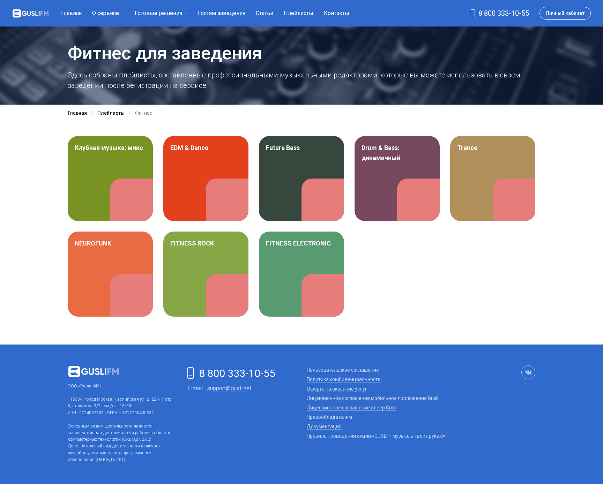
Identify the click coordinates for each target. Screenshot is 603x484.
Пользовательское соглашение (343, 370)
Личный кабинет (565, 13)
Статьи (264, 13)
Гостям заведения (221, 13)
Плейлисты (298, 13)
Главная (71, 13)
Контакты (336, 13)
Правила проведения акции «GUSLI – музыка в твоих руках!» (376, 436)
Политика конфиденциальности (344, 379)
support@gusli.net (229, 388)
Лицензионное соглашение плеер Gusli (351, 407)
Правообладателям (329, 417)
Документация (324, 426)
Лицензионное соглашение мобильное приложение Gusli (372, 398)
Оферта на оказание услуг (337, 389)
